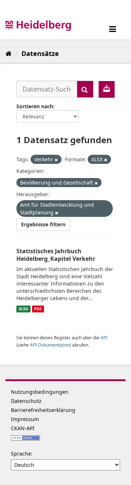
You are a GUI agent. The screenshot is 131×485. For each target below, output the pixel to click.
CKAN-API (23, 428)
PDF (38, 308)
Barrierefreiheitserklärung (43, 410)
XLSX (23, 308)
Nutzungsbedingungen (39, 391)
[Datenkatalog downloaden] (107, 89)
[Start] (8, 53)
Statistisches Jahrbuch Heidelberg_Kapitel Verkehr (55, 255)
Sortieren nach (34, 106)
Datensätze (40, 53)
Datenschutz (26, 400)
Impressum (25, 419)
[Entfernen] (56, 159)
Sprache (21, 453)
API (103, 337)
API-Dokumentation (50, 345)
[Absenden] (85, 89)
